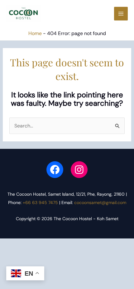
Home (35, 33)
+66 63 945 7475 (40, 202)
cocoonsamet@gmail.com (100, 202)
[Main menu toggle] (121, 13)
